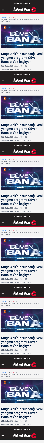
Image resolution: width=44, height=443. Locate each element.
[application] (22, 221)
